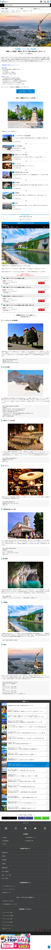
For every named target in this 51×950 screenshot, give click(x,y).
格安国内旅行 (5, 852)
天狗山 (16, 203)
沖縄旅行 (4, 856)
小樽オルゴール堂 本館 (20, 154)
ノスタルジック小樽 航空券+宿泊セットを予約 (25, 91)
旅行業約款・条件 (29, 840)
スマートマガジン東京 (7, 918)
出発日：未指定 (5, 8)
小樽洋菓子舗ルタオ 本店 (21, 172)
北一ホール (17, 163)
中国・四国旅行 (5, 871)
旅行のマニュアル (6, 928)
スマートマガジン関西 (7, 922)
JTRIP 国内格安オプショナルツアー (10, 904)
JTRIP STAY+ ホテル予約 (8, 900)
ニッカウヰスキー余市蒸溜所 (22, 135)
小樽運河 (16, 193)
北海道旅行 (4, 859)
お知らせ (5, 843)
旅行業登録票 (5, 840)
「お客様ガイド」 (19, 87)
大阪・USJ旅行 (5, 878)
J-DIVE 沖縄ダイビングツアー (9, 886)
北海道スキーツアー (7, 892)
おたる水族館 (18, 146)
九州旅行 (4, 863)
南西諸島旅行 (5, 867)
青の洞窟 (16, 182)
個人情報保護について (30, 837)
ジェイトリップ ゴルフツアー (9, 889)
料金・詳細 (41, 282)
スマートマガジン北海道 (8, 915)
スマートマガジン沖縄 (7, 912)
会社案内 (5, 837)
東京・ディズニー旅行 (6, 875)
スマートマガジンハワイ (8, 925)
